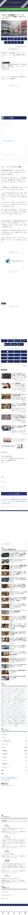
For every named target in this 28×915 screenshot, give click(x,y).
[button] (20, 42)
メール (3, 481)
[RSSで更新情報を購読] (20, 361)
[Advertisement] (14, 101)
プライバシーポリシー (6, 895)
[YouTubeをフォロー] (20, 355)
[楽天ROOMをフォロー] (20, 358)
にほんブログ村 (5, 779)
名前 (3, 477)
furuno (13, 35)
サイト (2, 486)
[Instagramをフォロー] (7, 355)
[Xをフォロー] (20, 351)
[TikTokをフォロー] (7, 358)
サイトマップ (4, 892)
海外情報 (4, 303)
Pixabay (19, 35)
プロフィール (4, 898)
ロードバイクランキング (6, 785)
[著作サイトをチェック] (7, 351)
